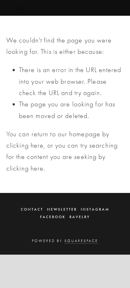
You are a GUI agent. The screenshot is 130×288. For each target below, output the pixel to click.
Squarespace (81, 241)
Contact (32, 209)
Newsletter (62, 209)
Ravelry (79, 217)
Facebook (53, 217)
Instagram (95, 209)
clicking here (25, 145)
